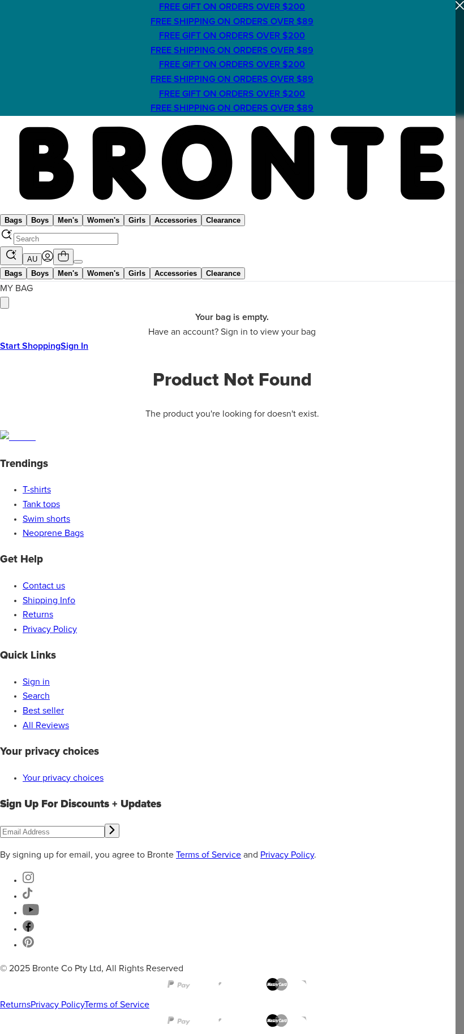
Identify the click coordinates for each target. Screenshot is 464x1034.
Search (36, 695)
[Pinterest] (28, 944)
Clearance (223, 220)
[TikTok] (28, 896)
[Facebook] (28, 928)
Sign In (74, 346)
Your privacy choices (63, 777)
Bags (13, 220)
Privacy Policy (50, 629)
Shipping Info (49, 600)
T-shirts (37, 489)
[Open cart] (63, 257)
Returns (38, 614)
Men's (68, 220)
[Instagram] (28, 880)
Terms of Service (208, 854)
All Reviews (46, 725)
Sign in (36, 681)
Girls (136, 220)
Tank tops (41, 504)
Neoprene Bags (53, 533)
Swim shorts (46, 519)
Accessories (175, 220)
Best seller (43, 710)
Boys (40, 220)
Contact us (44, 585)
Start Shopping (30, 346)
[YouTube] (31, 912)
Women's (103, 220)
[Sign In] (47, 258)
